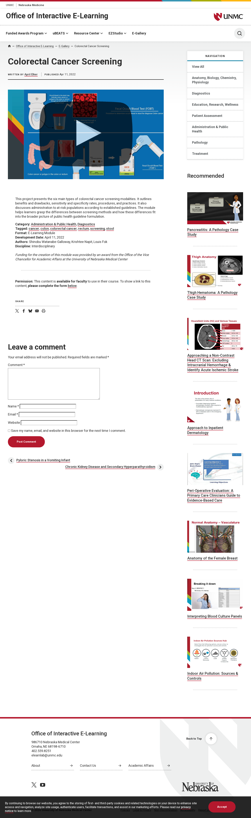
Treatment (200, 154)
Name (13, 406)
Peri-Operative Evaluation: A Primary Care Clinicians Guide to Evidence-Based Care (213, 496)
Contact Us (88, 765)
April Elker (31, 74)
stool (110, 228)
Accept (222, 806)
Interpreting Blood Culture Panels (214, 616)
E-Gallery (139, 33)
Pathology (200, 142)
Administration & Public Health (210, 129)
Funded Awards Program (25, 33)
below (72, 286)
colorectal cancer (63, 228)
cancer (34, 228)
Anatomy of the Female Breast (212, 558)
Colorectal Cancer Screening (92, 46)
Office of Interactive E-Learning (57, 16)
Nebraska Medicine (31, 5)
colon (44, 228)
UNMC (10, 5)
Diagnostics (201, 93)
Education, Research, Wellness (215, 104)
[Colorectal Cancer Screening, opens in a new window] (86, 134)
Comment (16, 365)
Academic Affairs (141, 765)
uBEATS (59, 33)
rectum (83, 228)
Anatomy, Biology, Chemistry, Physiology (214, 80)
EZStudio (116, 33)
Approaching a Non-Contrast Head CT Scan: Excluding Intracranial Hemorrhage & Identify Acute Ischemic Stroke (212, 362)
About (35, 765)
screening (97, 228)
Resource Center (86, 33)
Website (14, 422)
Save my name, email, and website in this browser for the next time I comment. (68, 431)
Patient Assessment (207, 116)
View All (198, 67)
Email (13, 414)
